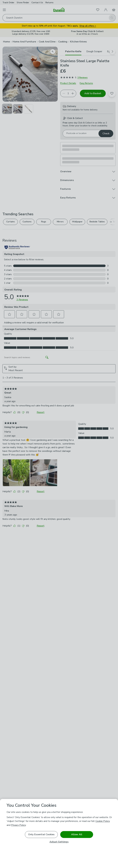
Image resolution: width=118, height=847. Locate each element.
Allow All (76, 834)
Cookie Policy (102, 821)
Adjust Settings (58, 841)
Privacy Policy (18, 825)
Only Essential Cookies (41, 834)
